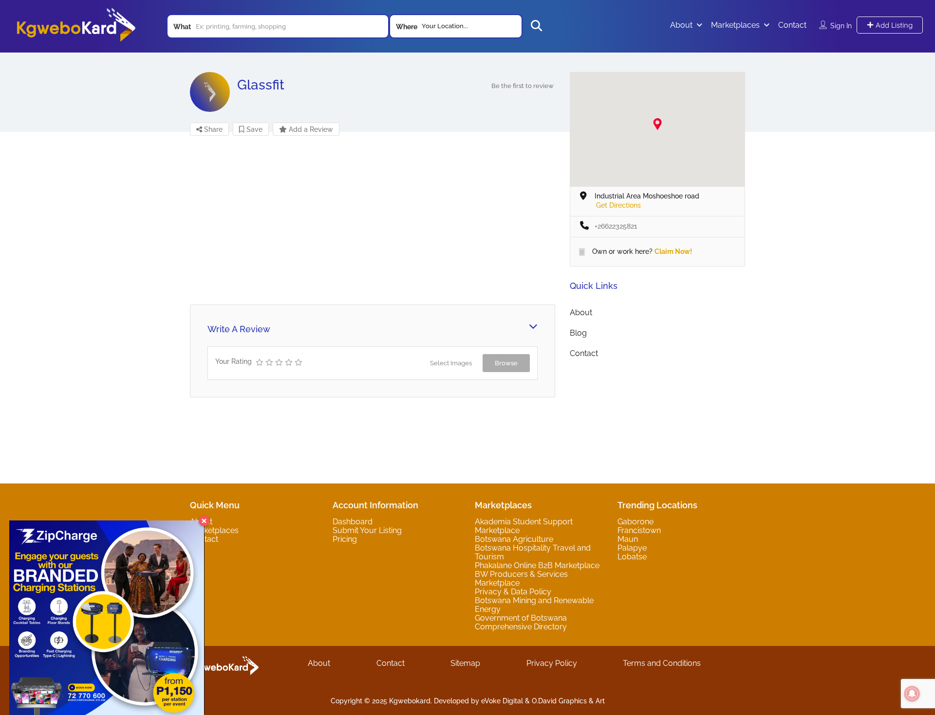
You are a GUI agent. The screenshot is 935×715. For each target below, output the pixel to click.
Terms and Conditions (662, 663)
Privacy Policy (551, 663)
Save (253, 129)
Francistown (639, 530)
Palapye (632, 548)
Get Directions (618, 205)
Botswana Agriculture (514, 539)
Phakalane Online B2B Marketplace (537, 565)
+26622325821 (616, 226)
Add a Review (310, 129)
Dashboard (353, 521)
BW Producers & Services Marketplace (521, 579)
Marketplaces (735, 25)
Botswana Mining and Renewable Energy (534, 605)
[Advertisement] (372, 219)
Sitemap (465, 663)
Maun (627, 539)
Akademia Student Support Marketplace (524, 526)
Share (212, 129)
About (681, 25)
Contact (792, 25)
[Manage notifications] (912, 693)
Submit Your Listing (367, 530)
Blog (578, 333)
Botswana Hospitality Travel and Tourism (533, 552)
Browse (506, 363)
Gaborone (635, 521)
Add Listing (893, 25)
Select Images (451, 363)
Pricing (345, 539)
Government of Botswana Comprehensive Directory (521, 622)
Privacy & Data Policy (513, 591)
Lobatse (632, 556)
